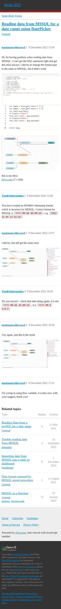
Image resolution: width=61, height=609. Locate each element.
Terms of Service (11, 524)
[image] (30, 88)
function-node (17, 501)
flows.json (7, 179)
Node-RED (12, 5)
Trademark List (26, 599)
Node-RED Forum (12, 15)
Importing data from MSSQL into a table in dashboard (15, 459)
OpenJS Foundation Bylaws (29, 596)
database (6, 501)
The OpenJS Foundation (13, 593)
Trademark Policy (17, 569)
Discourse (20, 532)
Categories (17, 518)
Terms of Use (31, 593)
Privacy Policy (31, 524)
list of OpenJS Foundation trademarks (22, 576)
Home (5, 518)
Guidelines (32, 518)
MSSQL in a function (15, 493)
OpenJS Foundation (21, 554)
